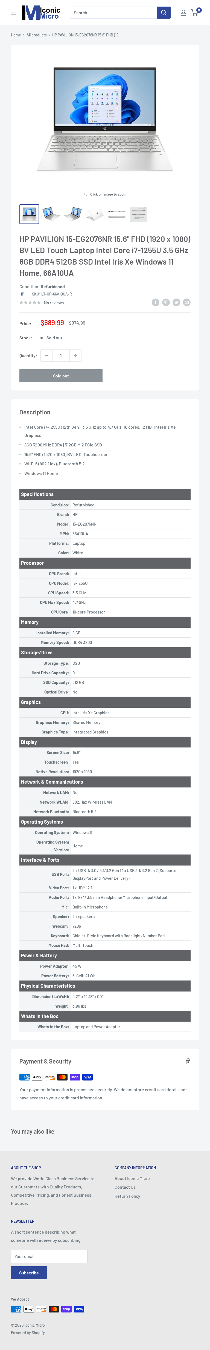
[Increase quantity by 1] (75, 355)
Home (16, 35)
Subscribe (29, 1272)
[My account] (183, 13)
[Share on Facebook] (155, 302)
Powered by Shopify (28, 1332)
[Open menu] (13, 13)
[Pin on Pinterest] (166, 302)
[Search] (164, 13)
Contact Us (125, 1187)
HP (21, 294)
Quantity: (28, 355)
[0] (194, 12)
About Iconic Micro (132, 1178)
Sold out (61, 375)
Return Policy (127, 1196)
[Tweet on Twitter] (176, 302)
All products (37, 35)
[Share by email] (187, 302)
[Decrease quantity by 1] (46, 355)
